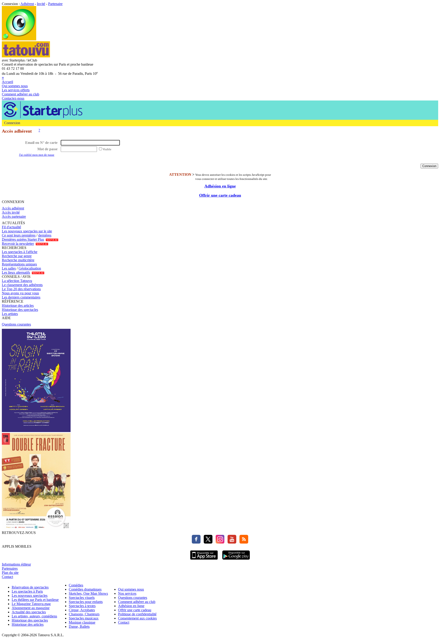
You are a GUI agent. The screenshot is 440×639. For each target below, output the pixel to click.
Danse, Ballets (79, 626)
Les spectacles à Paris (27, 591)
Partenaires (10, 568)
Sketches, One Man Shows (88, 593)
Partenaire (55, 4)
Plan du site (10, 573)
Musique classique (82, 622)
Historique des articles (18, 305)
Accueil (7, 82)
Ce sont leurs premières (19, 235)
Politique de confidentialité (137, 614)
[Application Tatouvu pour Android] (236, 560)
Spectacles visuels (82, 598)
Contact (7, 577)
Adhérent (27, 4)
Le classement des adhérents (22, 285)
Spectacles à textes (82, 606)
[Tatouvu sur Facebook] (196, 542)
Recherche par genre (17, 256)
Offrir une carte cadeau (220, 195)
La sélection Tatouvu (17, 281)
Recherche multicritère (18, 260)
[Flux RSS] (242, 542)
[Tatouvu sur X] (206, 542)
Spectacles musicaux (84, 618)
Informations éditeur (16, 564)
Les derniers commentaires (21, 297)
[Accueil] (19, 39)
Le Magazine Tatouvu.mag (31, 604)
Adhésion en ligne (220, 186)
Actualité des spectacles (29, 612)
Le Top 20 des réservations (21, 289)
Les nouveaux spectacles (29, 595)
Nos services (127, 593)
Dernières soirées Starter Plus (23, 239)
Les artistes (10, 314)
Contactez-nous (13, 98)
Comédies (76, 585)
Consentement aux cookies (137, 618)
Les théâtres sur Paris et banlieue (35, 600)
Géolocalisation (30, 268)
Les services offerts (16, 90)
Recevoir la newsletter (18, 244)
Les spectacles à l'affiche (19, 252)
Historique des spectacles (20, 310)
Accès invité (11, 212)
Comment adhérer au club (20, 94)
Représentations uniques (19, 264)
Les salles (9, 268)
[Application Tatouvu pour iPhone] (204, 560)
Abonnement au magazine (31, 608)
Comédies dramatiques (85, 589)
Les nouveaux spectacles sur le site (27, 231)
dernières (44, 235)
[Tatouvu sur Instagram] (218, 542)
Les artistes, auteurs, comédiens (34, 616)
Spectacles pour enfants (86, 602)
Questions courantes (16, 324)
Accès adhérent (13, 208)
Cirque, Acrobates (82, 610)
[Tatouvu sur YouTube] (230, 542)
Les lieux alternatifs (16, 272)
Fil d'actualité (11, 227)
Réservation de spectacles (30, 587)
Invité (41, 4)
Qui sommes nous (15, 86)
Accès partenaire (14, 216)
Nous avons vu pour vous (20, 293)
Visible (107, 149)
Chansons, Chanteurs (84, 614)
